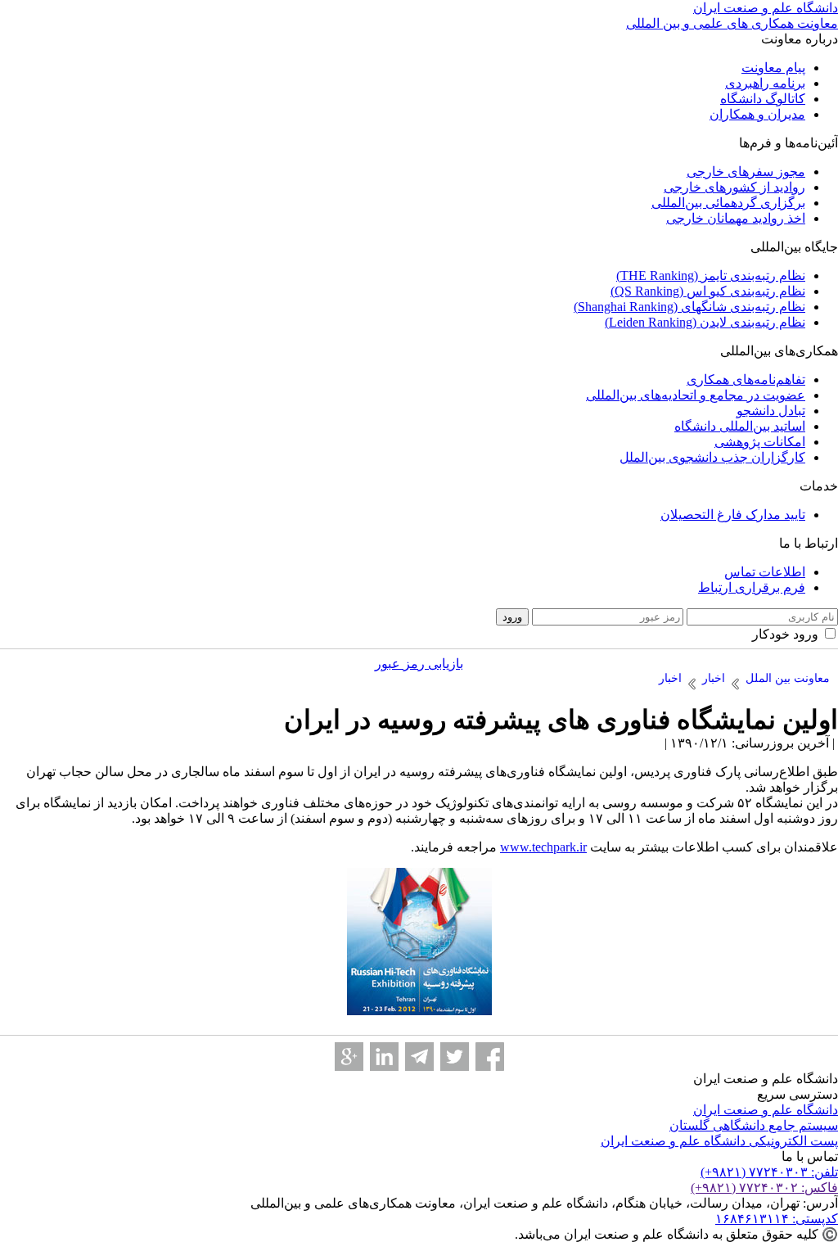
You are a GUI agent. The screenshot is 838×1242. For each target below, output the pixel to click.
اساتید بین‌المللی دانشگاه (739, 426)
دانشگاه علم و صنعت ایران (765, 1110)
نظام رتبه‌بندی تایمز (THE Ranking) (710, 275)
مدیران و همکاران (757, 114)
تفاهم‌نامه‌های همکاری (746, 379)
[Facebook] (489, 1056)
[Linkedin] (384, 1056)
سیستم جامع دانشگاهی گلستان (753, 1125)
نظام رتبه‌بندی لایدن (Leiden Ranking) (705, 322)
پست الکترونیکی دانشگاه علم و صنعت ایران (719, 1141)
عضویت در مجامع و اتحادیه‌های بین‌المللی (695, 395)
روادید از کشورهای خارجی (734, 187)
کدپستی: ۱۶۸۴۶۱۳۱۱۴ (776, 1219)
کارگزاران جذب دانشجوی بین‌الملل (712, 457)
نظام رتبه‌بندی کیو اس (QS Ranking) (707, 291)
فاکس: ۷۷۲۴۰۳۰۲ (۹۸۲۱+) (764, 1188)
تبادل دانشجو (771, 411)
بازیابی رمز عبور (419, 664)
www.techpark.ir (543, 847)
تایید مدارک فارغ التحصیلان (732, 515)
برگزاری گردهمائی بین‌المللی (728, 203)
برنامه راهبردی (765, 83)
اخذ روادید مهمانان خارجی (735, 218)
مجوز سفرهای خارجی (746, 171)
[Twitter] (454, 1056)
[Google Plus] (349, 1056)
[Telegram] (419, 1056)
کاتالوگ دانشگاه (762, 99)
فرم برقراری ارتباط (751, 587)
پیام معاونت (773, 68)
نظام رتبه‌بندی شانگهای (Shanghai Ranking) (689, 307)
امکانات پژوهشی (759, 442)
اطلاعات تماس (764, 572)
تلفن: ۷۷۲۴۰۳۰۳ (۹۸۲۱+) (769, 1172)
